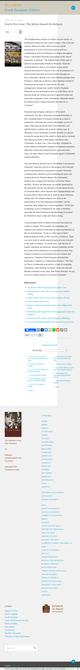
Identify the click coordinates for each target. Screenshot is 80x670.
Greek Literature (11, 617)
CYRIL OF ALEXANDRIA (50, 550)
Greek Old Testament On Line (17, 620)
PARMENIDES (46, 452)
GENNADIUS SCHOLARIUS (51, 584)
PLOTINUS (45, 522)
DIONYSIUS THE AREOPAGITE (52, 560)
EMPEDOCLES (46, 456)
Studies (20, 20)
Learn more (70, 669)
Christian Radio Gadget (38, 375)
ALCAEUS (45, 438)
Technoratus (9, 630)
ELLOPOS (13, 4)
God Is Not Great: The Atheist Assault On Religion (34, 24)
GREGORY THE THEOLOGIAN (52, 529)
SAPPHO (44, 435)
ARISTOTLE (45, 487)
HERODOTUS (46, 476)
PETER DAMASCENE (49, 567)
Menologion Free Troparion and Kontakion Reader (62, 375)
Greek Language (11, 614)
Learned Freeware (50, 345)
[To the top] (73, 662)
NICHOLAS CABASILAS (50, 578)
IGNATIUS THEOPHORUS (50, 512)
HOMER (44, 421)
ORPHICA (44, 428)
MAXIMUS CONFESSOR (50, 564)
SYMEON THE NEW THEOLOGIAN (53, 571)
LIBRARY (46, 416)
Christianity (10, 20)
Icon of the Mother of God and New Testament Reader (63, 369)
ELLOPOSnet (15, 666)
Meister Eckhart (11, 623)
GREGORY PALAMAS (49, 574)
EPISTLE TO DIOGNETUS (50, 508)
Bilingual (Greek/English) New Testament (13, 458)
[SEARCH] (35, 648)
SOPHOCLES (46, 466)
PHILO (43, 505)
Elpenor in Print (11, 611)
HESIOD (44, 425)
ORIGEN (44, 519)
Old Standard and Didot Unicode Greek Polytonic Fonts (62, 358)
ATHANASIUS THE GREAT (50, 526)
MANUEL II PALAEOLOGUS (51, 581)
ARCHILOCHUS (47, 431)
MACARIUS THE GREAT (50, 540)
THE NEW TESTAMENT (49, 499)
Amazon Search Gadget (64, 364)
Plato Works (9, 627)
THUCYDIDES (46, 473)
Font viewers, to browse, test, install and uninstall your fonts (38, 358)
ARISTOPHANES (47, 480)
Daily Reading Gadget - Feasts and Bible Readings (37, 380)
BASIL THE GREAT (48, 533)
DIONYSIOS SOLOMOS (49, 588)
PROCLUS (45, 553)
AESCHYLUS (46, 463)
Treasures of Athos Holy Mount (17, 636)
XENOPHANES (46, 445)
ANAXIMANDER (47, 442)
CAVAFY (44, 591)
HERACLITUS (46, 449)
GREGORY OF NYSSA (49, 536)
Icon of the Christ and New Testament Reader (38, 370)
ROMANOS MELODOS (49, 557)
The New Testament (13, 633)
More (33, 390)
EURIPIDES (45, 470)
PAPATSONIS (46, 595)
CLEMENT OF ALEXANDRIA (51, 515)
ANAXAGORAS (47, 459)
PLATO (43, 483)
